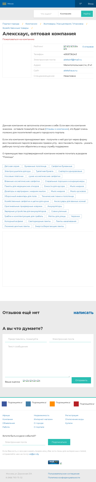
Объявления (8, 423)
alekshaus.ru (70, 70)
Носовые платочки (13, 176)
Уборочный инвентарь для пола (20, 196)
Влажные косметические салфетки (22, 181)
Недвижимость (41, 415)
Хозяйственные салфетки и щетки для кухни (26, 201)
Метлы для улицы (57, 216)
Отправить (81, 380)
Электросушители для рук (17, 171)
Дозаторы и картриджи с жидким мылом (25, 191)
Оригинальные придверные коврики (23, 206)
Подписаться (59, 442)
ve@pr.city (34, 454)
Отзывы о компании (57, 129)
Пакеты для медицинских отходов (21, 186)
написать (84, 312)
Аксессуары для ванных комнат (70, 201)
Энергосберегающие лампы (49, 226)
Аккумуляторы (55, 206)
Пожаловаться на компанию (18, 39)
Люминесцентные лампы (17, 226)
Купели (68, 423)
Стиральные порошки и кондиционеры (64, 181)
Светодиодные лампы (39, 221)
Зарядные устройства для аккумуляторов (25, 211)
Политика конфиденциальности (64, 477)
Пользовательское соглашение (64, 473)
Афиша (6, 415)
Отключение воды (74, 419)
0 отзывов (88, 46)
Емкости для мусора (54, 186)
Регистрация (71, 415)
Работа (6, 427)
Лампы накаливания (66, 221)
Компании (7, 419)
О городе (39, 423)
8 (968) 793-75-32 (14, 477)
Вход (91, 4)
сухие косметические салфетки (44, 176)
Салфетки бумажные (62, 166)
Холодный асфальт (13, 221)
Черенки (75, 216)
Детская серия (11, 166)
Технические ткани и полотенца (58, 196)
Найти (87, 14)
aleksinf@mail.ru (73, 59)
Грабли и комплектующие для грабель (23, 216)
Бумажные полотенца (35, 166)
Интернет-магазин (43, 419)
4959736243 (70, 54)
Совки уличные (59, 211)
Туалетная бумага (44, 171)
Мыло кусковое (78, 191)
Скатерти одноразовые (70, 171)
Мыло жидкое (77, 186)
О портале (39, 427)
